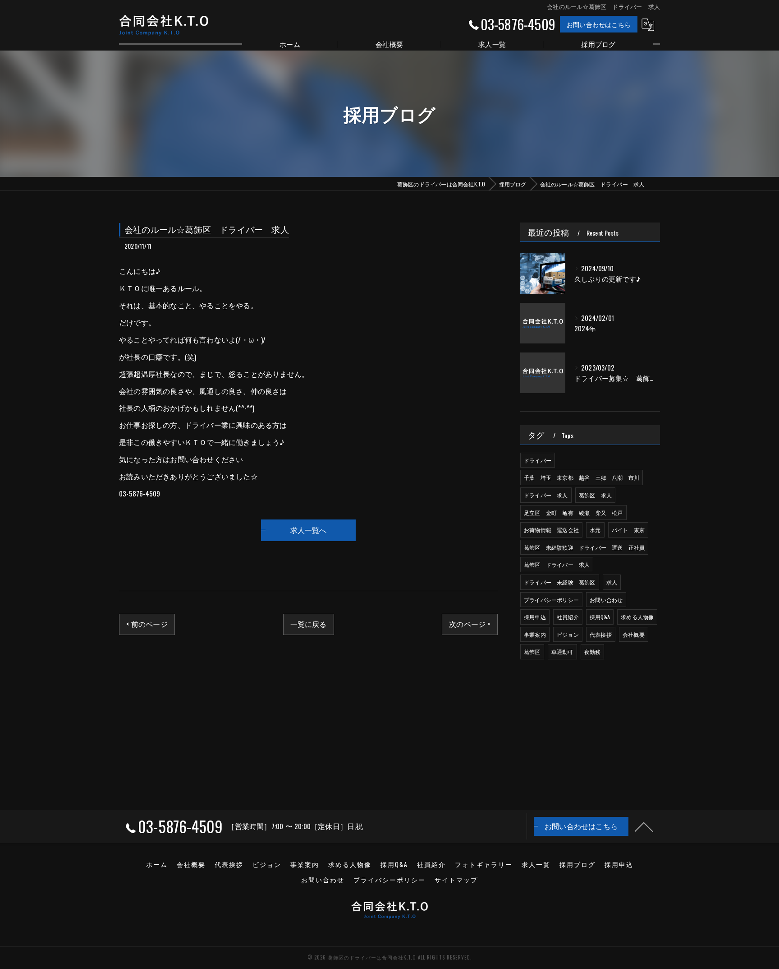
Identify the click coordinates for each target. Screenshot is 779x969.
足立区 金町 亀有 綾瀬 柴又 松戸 (573, 512)
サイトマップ (456, 879)
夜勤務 (592, 651)
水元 (595, 529)
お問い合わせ (606, 599)
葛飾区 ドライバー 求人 (557, 564)
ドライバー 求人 (546, 495)
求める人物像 (637, 617)
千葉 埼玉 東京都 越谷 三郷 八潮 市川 (581, 477)
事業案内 (535, 634)
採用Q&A (600, 617)
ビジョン (568, 634)
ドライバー (537, 460)
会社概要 (634, 634)
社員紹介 (568, 617)
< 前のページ (146, 624)
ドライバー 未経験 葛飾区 (560, 582)
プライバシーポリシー (551, 599)
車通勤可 (562, 651)
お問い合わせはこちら (599, 24)
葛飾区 (532, 651)
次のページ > (469, 624)
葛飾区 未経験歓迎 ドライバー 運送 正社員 (584, 547)
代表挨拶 (601, 634)
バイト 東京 (628, 529)
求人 (611, 582)
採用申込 (535, 617)
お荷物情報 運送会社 (551, 529)
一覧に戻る (308, 624)
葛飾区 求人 (595, 495)
